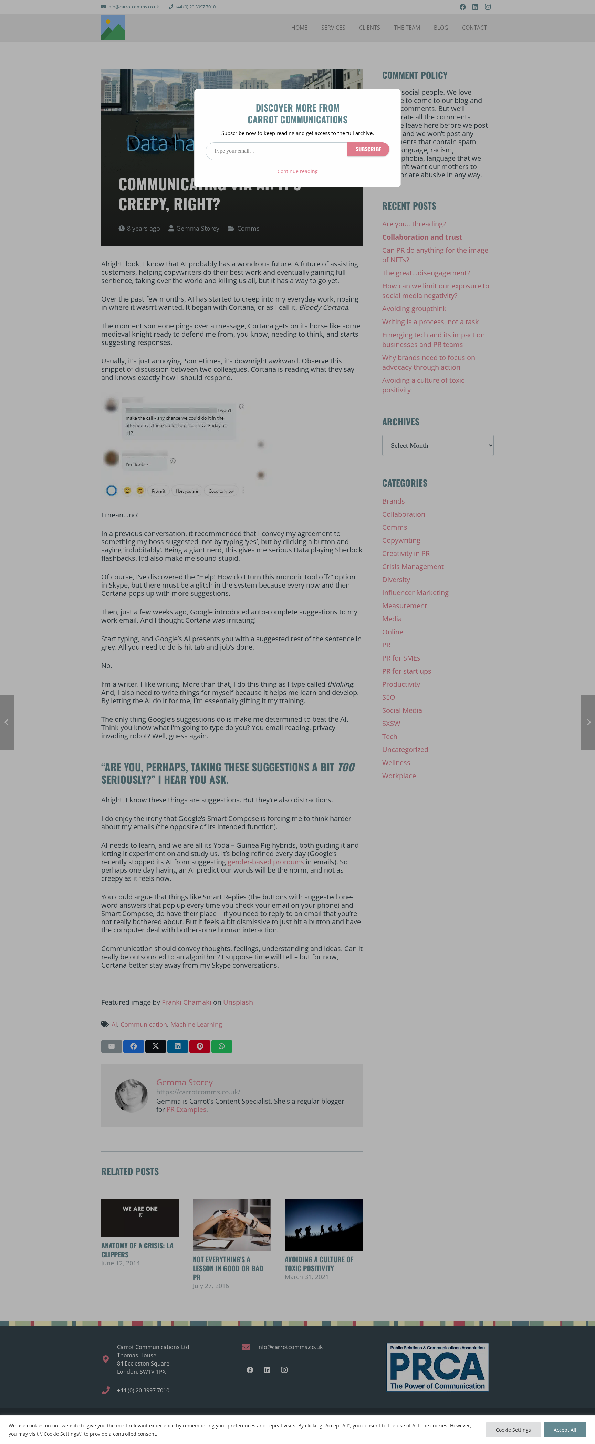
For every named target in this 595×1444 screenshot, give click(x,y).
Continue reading (298, 171)
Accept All (565, 1429)
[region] (297, 1429)
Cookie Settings (513, 1429)
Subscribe (368, 149)
